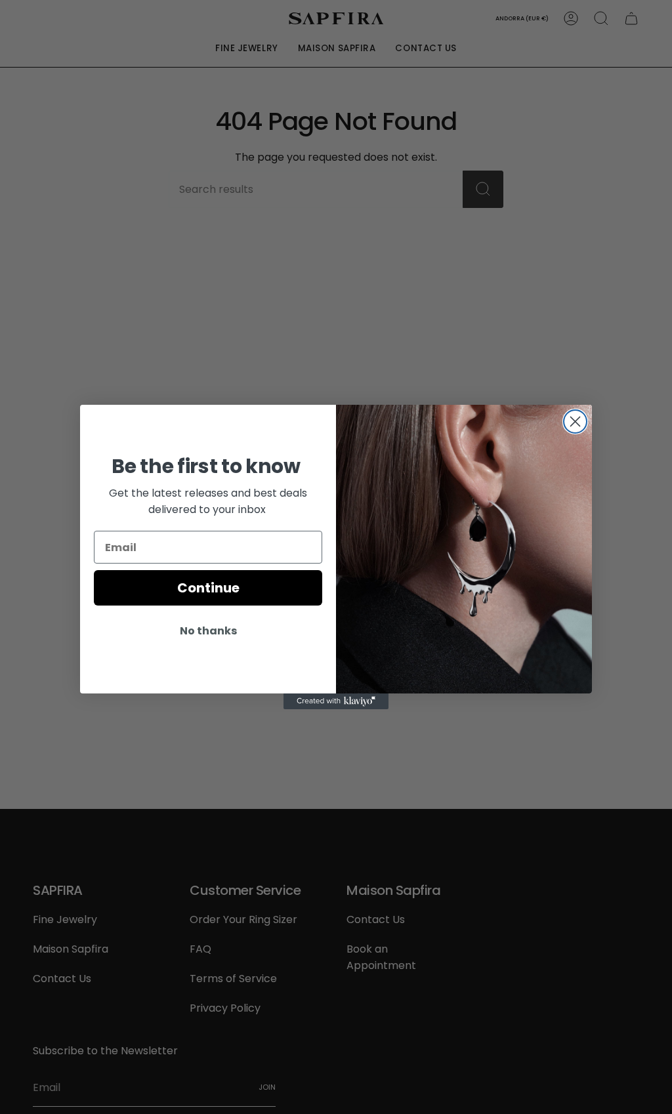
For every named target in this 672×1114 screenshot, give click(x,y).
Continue (208, 588)
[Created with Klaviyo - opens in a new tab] (336, 701)
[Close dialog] (575, 421)
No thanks (208, 630)
